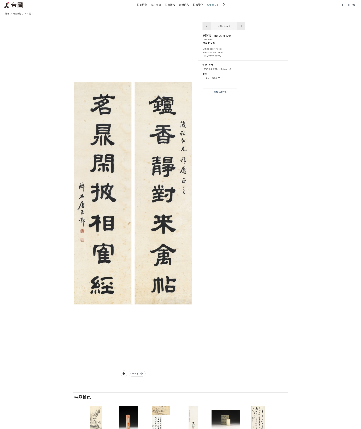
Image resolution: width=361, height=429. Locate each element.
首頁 (7, 13)
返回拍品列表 (220, 92)
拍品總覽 (17, 13)
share (133, 373)
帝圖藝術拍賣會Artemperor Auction (13, 5)
